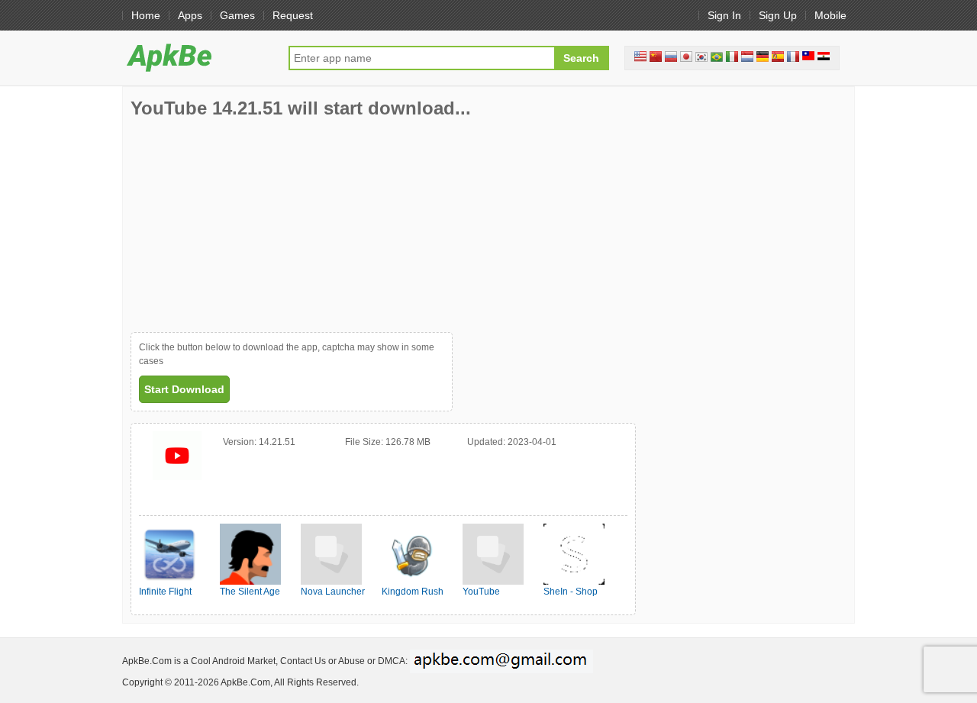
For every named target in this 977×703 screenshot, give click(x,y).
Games (237, 15)
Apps (190, 15)
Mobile (830, 15)
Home (145, 15)
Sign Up (778, 15)
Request (292, 15)
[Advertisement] (245, 225)
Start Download (184, 389)
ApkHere (197, 57)
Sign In (724, 15)
